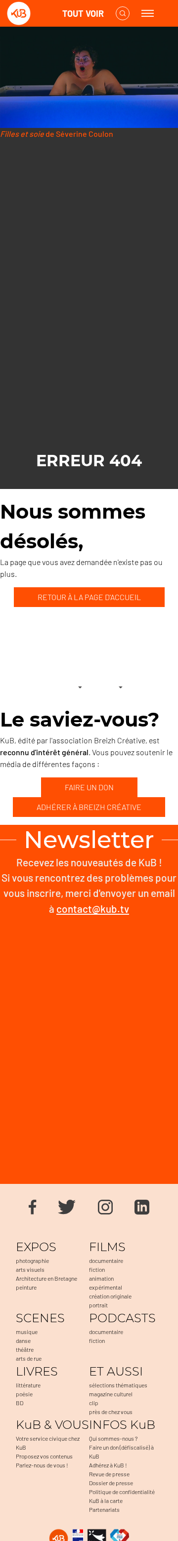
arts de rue (29, 1358)
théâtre (25, 1349)
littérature (28, 1384)
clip (93, 1402)
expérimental (105, 1287)
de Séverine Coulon (56, 133)
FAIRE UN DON (89, 787)
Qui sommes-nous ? (113, 1438)
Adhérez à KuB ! (108, 1464)
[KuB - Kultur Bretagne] (46, 13)
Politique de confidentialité (122, 1491)
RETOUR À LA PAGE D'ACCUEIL (89, 597)
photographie (32, 1260)
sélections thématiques (118, 1384)
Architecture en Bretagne (46, 1278)
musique (27, 1331)
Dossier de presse (111, 1482)
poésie (24, 1393)
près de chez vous (111, 1411)
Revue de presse (109, 1473)
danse (23, 1340)
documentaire (106, 1260)
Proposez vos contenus (44, 1456)
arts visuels (30, 1269)
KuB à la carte (106, 1500)
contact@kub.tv (92, 908)
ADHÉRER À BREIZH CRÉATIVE (89, 806)
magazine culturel (111, 1393)
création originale (110, 1296)
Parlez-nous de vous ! (42, 1464)
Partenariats (104, 1509)
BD (19, 1402)
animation (101, 1278)
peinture (26, 1287)
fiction (97, 1269)
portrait (98, 1304)
